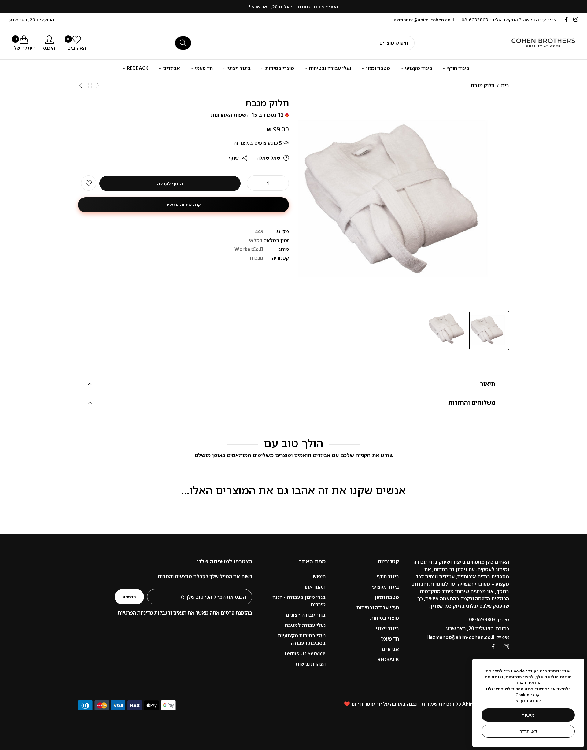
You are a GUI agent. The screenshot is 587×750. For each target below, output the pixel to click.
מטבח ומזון (387, 597)
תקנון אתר (315, 586)
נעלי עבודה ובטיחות (377, 607)
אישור (528, 715)
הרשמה (129, 597)
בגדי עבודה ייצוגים (306, 614)
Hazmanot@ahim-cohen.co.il (467, 637)
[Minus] (280, 183)
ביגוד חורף (388, 576)
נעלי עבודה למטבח (305, 625)
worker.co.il (248, 249)
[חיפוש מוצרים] (183, 43)
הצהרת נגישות (311, 663)
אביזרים (390, 649)
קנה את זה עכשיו (183, 205)
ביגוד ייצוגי (387, 628)
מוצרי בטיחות (384, 618)
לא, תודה (528, 731)
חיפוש (319, 576)
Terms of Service (305, 653)
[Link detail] (575, 19)
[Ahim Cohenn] (536, 43)
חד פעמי (390, 638)
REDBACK (388, 659)
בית (505, 85)
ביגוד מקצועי (385, 586)
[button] (88, 183)
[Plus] (254, 183)
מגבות (256, 258)
